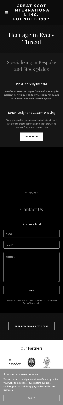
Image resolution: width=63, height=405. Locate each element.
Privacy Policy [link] (49, 300)
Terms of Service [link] (29, 303)
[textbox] (31, 233)
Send (31, 290)
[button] (8, 12)
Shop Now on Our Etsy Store (31, 326)
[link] (31, 19)
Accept (31, 398)
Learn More (31, 136)
